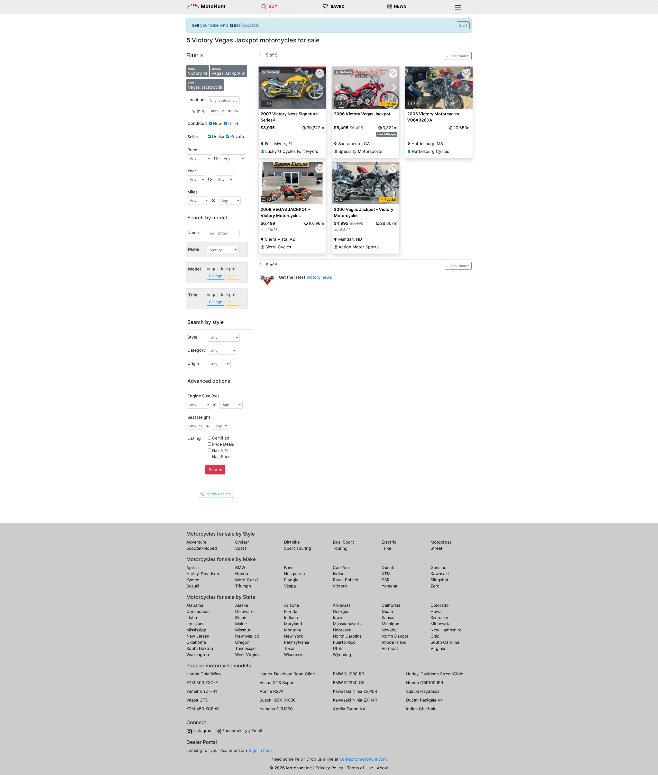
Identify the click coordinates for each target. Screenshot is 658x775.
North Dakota (395, 636)
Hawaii (437, 611)
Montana (292, 629)
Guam (387, 611)
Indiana (291, 617)
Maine (241, 623)
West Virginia (248, 654)
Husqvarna (294, 573)
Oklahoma (196, 642)
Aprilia (192, 567)
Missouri (243, 629)
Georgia (340, 611)
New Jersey (197, 636)
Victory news (319, 277)
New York (293, 636)
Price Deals (223, 444)
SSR (385, 579)
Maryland (293, 623)
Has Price (221, 456)
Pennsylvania (296, 642)
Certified (220, 438)
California (391, 605)
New (217, 123)
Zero (435, 586)
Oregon (242, 642)
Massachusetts (347, 623)
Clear (232, 276)
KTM (386, 573)
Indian (338, 573)
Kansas (388, 617)
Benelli (290, 567)
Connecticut (198, 611)
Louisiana (195, 623)
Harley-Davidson (202, 573)
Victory (340, 586)
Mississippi (196, 629)
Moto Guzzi (246, 579)
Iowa (337, 617)
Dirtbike (292, 542)
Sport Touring (297, 548)
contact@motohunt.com (363, 759)
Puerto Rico (344, 642)
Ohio (435, 636)
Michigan (390, 623)
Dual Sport (343, 542)
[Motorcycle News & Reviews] (389, 6)
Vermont (390, 648)
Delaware (244, 611)
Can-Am (341, 567)
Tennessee (245, 648)
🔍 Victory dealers (215, 494)
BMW (240, 567)
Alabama (194, 605)
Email (256, 730)
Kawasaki (440, 573)
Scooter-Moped (201, 548)
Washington (197, 654)
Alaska (241, 605)
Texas (289, 648)
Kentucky (439, 617)
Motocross (441, 542)
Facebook (232, 730)
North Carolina (347, 636)
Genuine (438, 567)
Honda (241, 573)
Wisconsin (294, 654)
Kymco (192, 579)
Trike (386, 548)
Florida (290, 611)
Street (436, 548)
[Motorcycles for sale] (264, 6)
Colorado (440, 605)
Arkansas (342, 605)
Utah (337, 648)
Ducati (388, 567)
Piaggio (291, 579)
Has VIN (220, 450)
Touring (340, 548)
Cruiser (242, 542)
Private (237, 136)
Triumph (243, 586)
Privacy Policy (329, 767)
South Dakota (199, 648)
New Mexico (247, 636)
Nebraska (342, 629)
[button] (264, 88)
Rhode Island (394, 642)
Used (233, 123)
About (383, 767)
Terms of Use (360, 767)
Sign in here (260, 750)
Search (215, 469)
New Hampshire (446, 629)
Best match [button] (459, 56)
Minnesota (441, 623)
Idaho (191, 617)
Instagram (203, 730)
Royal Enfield (345, 579)
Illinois (241, 617)
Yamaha (389, 586)
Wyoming (342, 654)
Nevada (389, 629)
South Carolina (445, 642)
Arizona (291, 605)
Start (463, 25)
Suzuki (192, 586)
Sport (240, 548)
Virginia (438, 648)
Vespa (290, 586)
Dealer (218, 136)
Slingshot (440, 579)
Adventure (196, 542)
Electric (389, 542)
